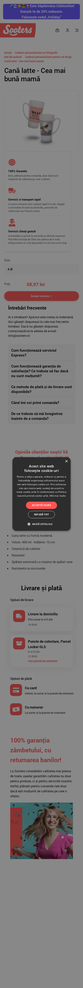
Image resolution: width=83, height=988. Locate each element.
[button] (41, 524)
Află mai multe (57, 495)
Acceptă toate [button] (41, 505)
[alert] (41, 494)
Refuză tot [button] (41, 514)
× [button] (66, 461)
